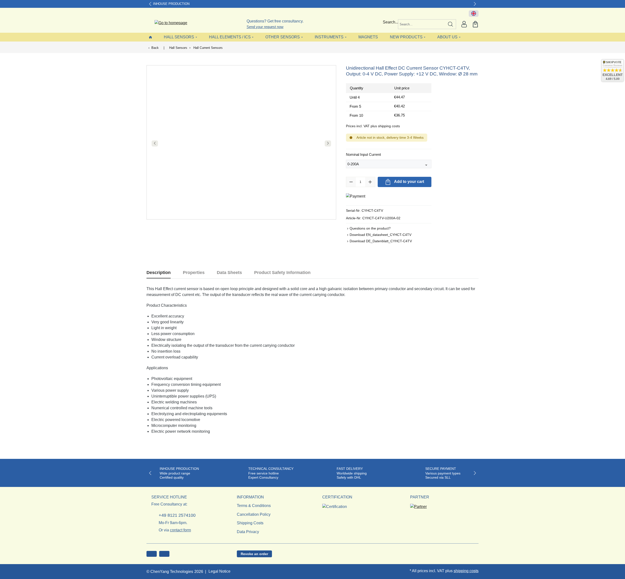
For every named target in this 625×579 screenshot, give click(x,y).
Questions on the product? (370, 228)
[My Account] (464, 24)
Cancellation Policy (254, 514)
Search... (390, 22)
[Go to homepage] (167, 23)
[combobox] (421, 24)
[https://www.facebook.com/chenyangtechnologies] (151, 554)
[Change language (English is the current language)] (474, 13)
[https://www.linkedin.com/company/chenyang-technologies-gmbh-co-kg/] (164, 554)
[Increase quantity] (370, 182)
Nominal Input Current (363, 154)
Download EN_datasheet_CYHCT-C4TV (380, 235)
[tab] (158, 272)
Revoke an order (254, 554)
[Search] (450, 24)
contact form (180, 530)
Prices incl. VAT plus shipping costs (373, 126)
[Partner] (418, 505)
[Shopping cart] (475, 24)
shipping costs (466, 571)
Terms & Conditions (254, 506)
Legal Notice (219, 571)
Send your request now (265, 27)
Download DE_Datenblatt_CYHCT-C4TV (381, 241)
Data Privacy (248, 532)
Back (155, 48)
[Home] (150, 37)
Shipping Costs (250, 523)
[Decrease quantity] (351, 182)
